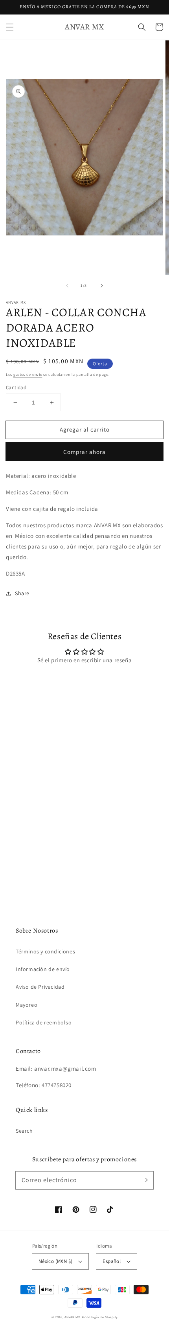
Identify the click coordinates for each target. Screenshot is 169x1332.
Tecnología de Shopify (99, 1317)
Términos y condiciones (45, 951)
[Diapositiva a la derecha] (101, 285)
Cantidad (16, 387)
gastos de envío (27, 374)
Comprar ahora (84, 452)
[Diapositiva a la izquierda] (67, 285)
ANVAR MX (72, 1317)
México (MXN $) (56, 1261)
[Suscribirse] (144, 1180)
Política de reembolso (44, 1022)
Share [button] (22, 593)
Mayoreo (26, 1004)
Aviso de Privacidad (40, 986)
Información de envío (43, 969)
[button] (9, 27)
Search (24, 1130)
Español (112, 1261)
